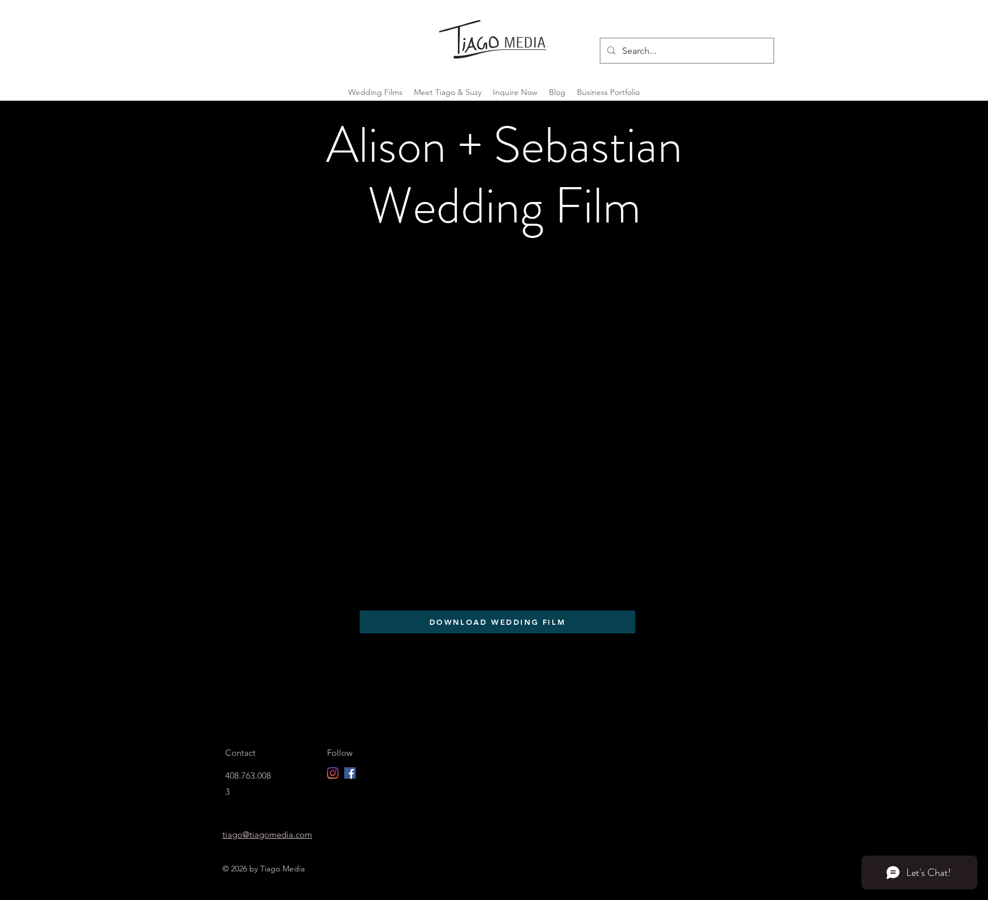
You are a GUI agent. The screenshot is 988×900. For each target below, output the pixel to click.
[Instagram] (332, 773)
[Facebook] (350, 773)
